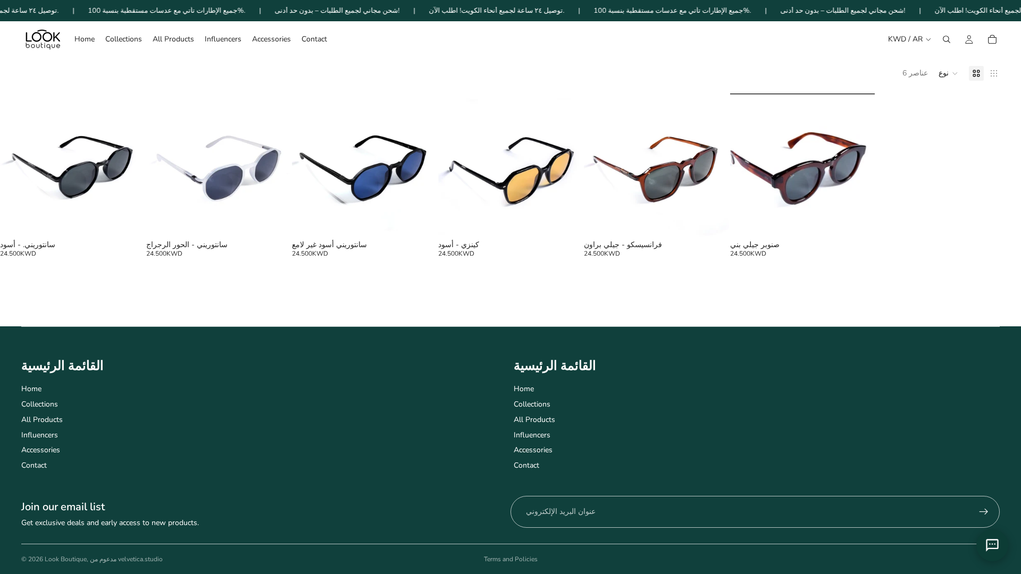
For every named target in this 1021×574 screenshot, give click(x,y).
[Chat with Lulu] (992, 545)
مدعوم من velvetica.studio (126, 559)
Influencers (39, 435)
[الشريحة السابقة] (16, 166)
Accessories (40, 450)
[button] (948, 73)
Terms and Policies (511, 559)
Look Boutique (66, 559)
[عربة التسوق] (992, 39)
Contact (34, 465)
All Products (42, 420)
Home (31, 389)
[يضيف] (128, 222)
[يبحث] (946, 39)
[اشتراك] (984, 512)
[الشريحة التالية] (129, 166)
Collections (39, 404)
